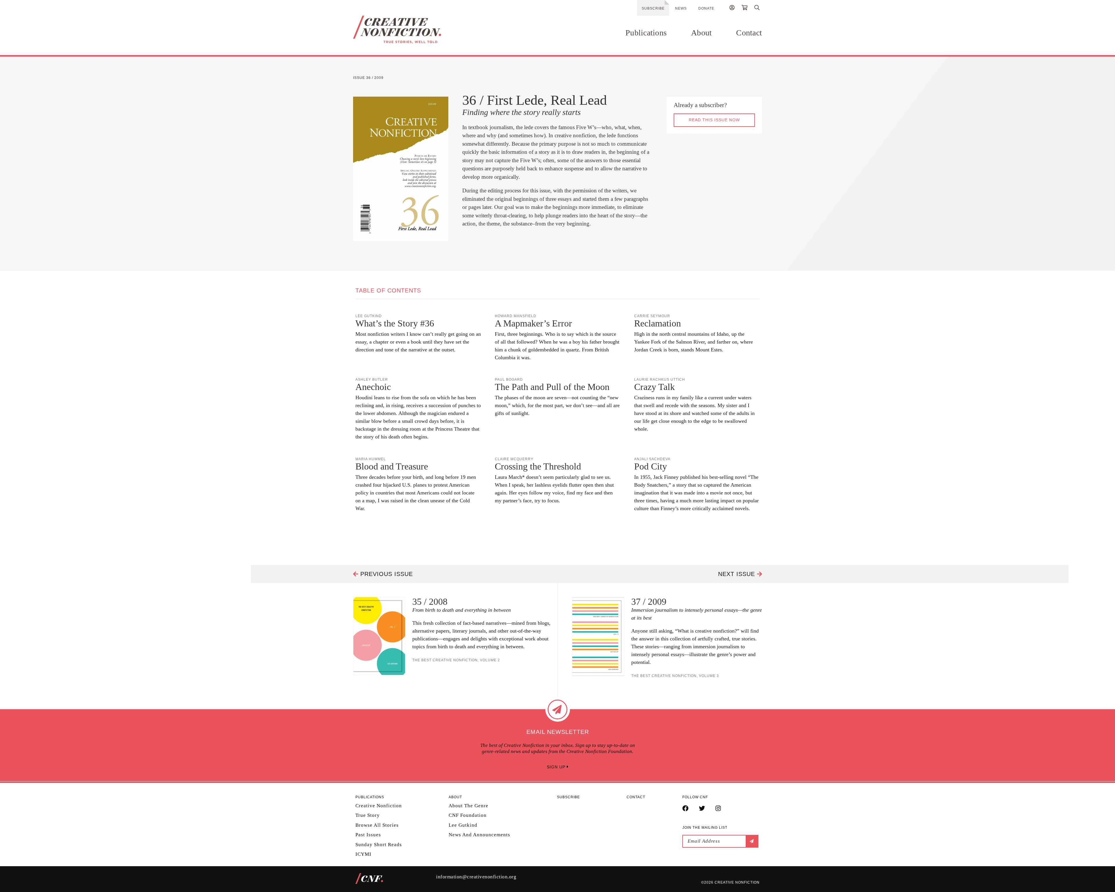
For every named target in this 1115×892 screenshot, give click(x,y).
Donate (706, 8)
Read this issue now (714, 120)
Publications (646, 32)
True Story (367, 815)
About (701, 32)
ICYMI (363, 854)
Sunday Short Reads (378, 844)
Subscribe (653, 8)
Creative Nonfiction (378, 805)
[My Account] (732, 8)
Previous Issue (385, 574)
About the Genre (468, 805)
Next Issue (737, 574)
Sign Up (557, 767)
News (681, 8)
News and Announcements (479, 834)
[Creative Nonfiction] (414, 30)
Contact (749, 32)
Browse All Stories (377, 825)
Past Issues (368, 834)
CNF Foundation (468, 815)
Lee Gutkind (463, 825)
